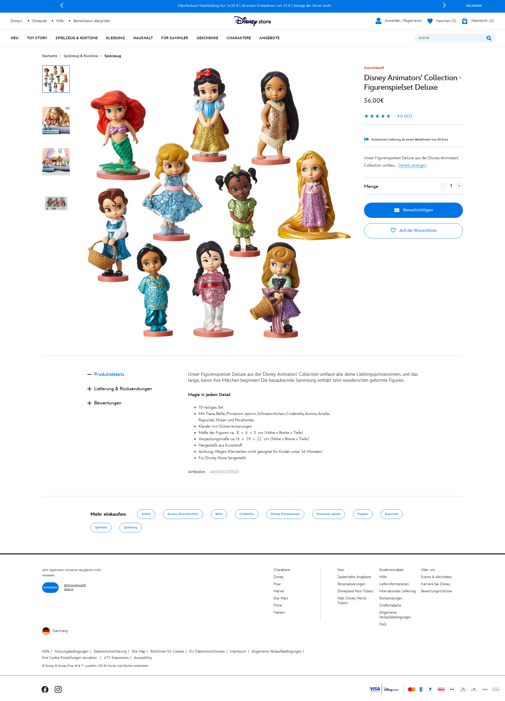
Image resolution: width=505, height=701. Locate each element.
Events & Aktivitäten (436, 577)
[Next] (444, 5)
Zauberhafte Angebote (354, 577)
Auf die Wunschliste (417, 230)
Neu (340, 570)
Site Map (138, 651)
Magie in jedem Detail (209, 394)
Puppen (362, 514)
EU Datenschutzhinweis (207, 651)
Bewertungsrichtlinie (436, 591)
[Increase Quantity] (459, 186)
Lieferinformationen (394, 584)
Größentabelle (390, 605)
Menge (371, 186)
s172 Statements (116, 657)
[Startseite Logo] (252, 21)
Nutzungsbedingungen (71, 651)
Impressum (238, 651)
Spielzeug (130, 527)
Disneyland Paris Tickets (355, 591)
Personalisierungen (351, 584)
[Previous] (61, 5)
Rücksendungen (390, 598)
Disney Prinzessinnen (285, 514)
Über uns (428, 570)
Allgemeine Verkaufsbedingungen (395, 614)
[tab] (133, 379)
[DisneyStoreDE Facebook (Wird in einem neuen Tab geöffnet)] (45, 689)
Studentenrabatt (391, 570)
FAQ (382, 624)
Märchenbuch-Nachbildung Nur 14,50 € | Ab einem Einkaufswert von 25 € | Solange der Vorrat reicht (253, 5)
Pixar (277, 584)
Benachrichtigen (417, 210)
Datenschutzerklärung (110, 651)
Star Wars (281, 598)
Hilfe (383, 577)
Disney (279, 577)
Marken (279, 612)
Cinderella (246, 514)
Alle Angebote (474, 5)
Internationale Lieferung (397, 591)
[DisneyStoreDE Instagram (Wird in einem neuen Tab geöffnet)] (58, 689)
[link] (388, 116)
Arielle (146, 514)
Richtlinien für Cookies (167, 651)
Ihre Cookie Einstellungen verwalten (69, 657)
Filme (278, 605)
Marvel (279, 591)
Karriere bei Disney (435, 584)
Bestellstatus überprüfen (91, 21)
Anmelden (50, 587)
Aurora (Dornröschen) (183, 514)
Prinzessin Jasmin (329, 514)
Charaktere (282, 570)
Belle (219, 514)
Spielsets (101, 527)
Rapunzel (391, 514)
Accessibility (143, 657)
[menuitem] (15, 38)
